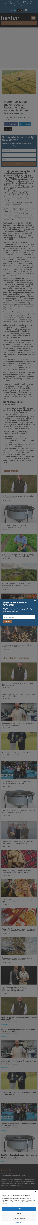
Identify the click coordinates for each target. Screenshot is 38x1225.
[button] (35, 1192)
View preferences (19, 1218)
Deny (19, 1213)
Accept (19, 1208)
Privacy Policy (19, 1222)
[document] (19, 612)
